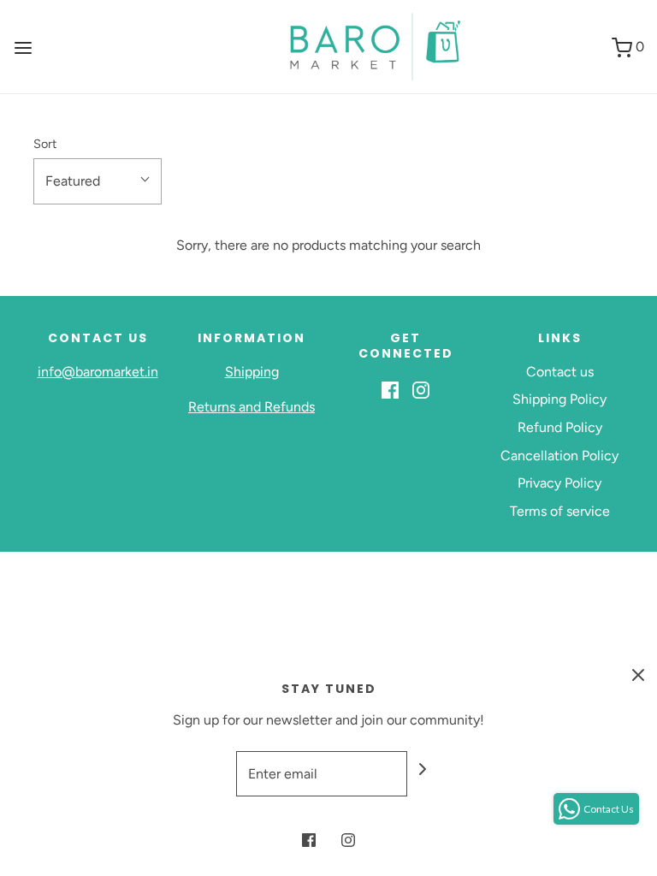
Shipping (252, 372)
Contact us (560, 372)
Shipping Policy (559, 399)
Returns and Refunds (251, 407)
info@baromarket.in (98, 372)
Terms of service (560, 511)
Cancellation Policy (559, 455)
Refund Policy (560, 427)
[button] (97, 181)
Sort (44, 143)
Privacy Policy (559, 483)
